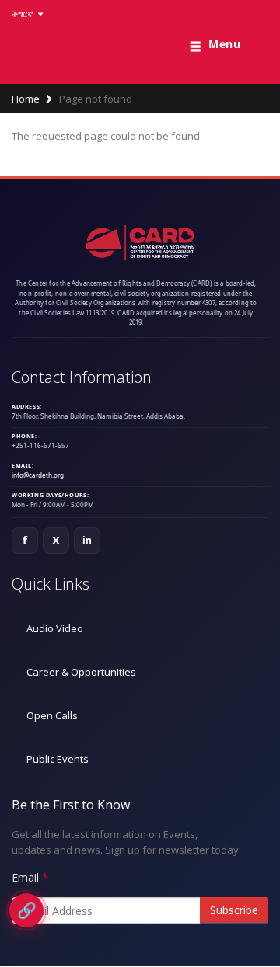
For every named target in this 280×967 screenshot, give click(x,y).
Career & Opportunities (81, 672)
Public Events (57, 759)
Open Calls (52, 715)
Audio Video (54, 628)
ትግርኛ (24, 13)
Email (25, 877)
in (87, 540)
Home (26, 99)
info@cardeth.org (38, 475)
